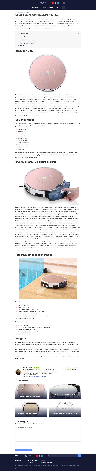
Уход (57, 7)
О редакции (18, 460)
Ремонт (51, 7)
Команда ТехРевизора (46, 372)
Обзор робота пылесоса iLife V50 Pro (30, 396)
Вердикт (22, 45)
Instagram (43, 376)
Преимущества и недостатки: (27, 43)
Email (40, 443)
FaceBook (38, 376)
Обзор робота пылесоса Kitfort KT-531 (64, 413)
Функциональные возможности (28, 41)
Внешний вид (23, 36)
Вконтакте (32, 376)
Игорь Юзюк (27, 368)
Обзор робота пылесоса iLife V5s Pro (30, 413)
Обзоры (44, 7)
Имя (16, 443)
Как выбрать (35, 7)
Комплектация (23, 39)
